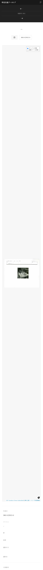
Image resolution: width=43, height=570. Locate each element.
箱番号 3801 (21, 13)
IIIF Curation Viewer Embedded (15, 500)
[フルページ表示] (5, 55)
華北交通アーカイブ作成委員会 (32, 500)
